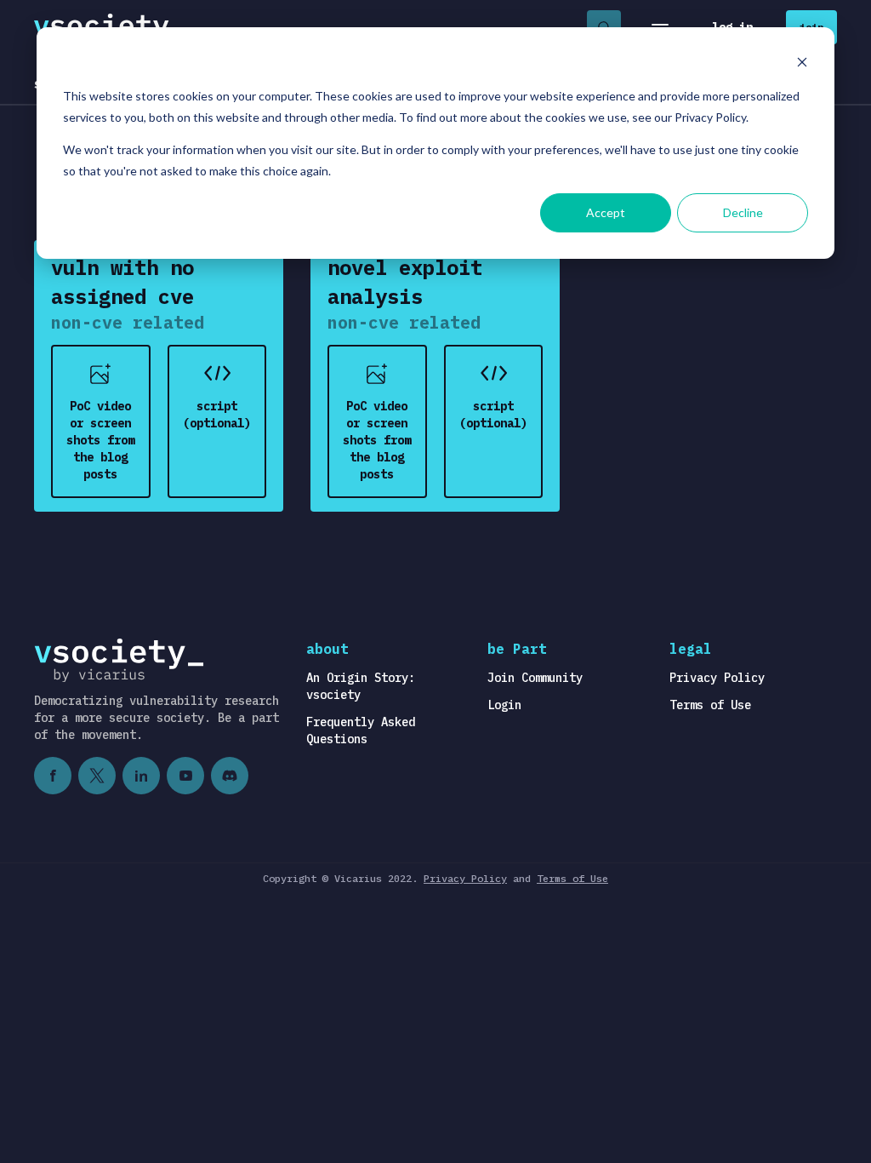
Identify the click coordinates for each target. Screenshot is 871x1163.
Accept (605, 212)
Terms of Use (710, 705)
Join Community (535, 677)
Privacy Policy (717, 677)
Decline (743, 212)
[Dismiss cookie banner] (802, 64)
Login (504, 705)
